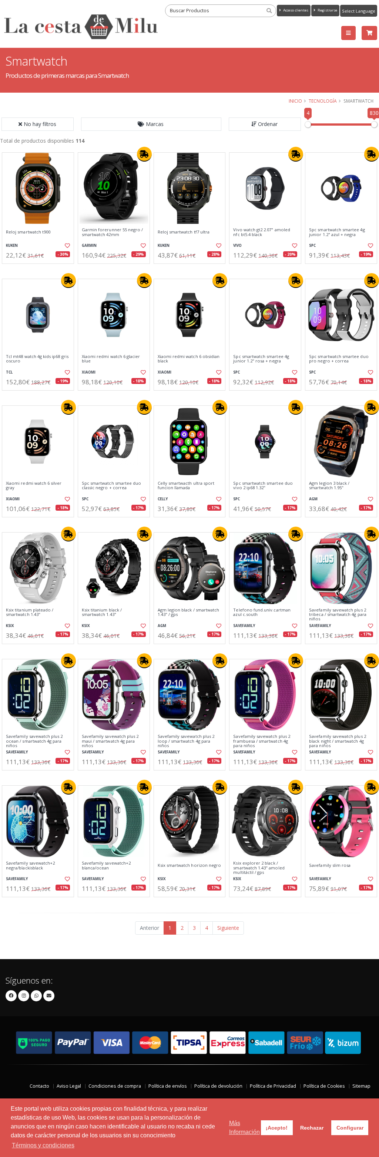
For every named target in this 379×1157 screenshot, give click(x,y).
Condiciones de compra (114, 1086)
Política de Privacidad (273, 1086)
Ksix (10, 625)
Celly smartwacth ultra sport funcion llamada (186, 485)
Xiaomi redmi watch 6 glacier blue (111, 359)
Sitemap (361, 1086)
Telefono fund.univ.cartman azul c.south (261, 612)
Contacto (39, 1086)
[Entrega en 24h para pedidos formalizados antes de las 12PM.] (144, 154)
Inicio (295, 101)
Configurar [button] (349, 1128)
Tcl (9, 372)
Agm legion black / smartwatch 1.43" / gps (188, 612)
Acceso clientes (295, 10)
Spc (312, 245)
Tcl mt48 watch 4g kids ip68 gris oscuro (37, 359)
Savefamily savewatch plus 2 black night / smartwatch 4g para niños (337, 741)
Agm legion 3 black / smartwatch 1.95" (329, 485)
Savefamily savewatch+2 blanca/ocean (106, 865)
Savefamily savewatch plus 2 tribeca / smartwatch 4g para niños (337, 614)
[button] (151, 124)
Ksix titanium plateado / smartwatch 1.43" (29, 612)
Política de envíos (167, 1086)
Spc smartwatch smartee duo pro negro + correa (338, 359)
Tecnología (323, 101)
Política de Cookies (324, 1086)
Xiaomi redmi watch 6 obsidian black (189, 359)
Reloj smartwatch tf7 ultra (183, 232)
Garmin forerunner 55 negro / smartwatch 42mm (112, 232)
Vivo (237, 245)
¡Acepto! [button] (277, 1128)
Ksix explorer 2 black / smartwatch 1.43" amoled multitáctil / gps (258, 868)
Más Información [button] (244, 1127)
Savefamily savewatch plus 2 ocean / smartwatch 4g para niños (34, 741)
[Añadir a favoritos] (67, 246)
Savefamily (244, 625)
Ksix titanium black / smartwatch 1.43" (102, 612)
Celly (163, 499)
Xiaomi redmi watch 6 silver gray (34, 485)
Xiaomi (88, 372)
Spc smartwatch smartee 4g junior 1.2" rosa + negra (261, 359)
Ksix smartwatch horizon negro (189, 865)
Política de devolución (218, 1086)
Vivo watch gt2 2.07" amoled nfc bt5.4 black (261, 232)
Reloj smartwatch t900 (28, 232)
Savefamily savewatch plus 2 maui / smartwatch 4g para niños (110, 741)
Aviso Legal (69, 1086)
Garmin (89, 245)
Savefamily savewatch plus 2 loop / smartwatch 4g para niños (186, 741)
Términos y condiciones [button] (43, 1145)
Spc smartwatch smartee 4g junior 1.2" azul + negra (337, 232)
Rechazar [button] (311, 1128)
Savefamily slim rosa (330, 865)
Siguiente (228, 927)
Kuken (12, 245)
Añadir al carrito (40, 270)
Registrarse (326, 10)
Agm (313, 499)
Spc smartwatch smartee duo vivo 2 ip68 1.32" (262, 485)
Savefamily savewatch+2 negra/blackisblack (30, 865)
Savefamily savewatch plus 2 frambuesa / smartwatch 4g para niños (261, 741)
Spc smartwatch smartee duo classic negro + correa (111, 485)
